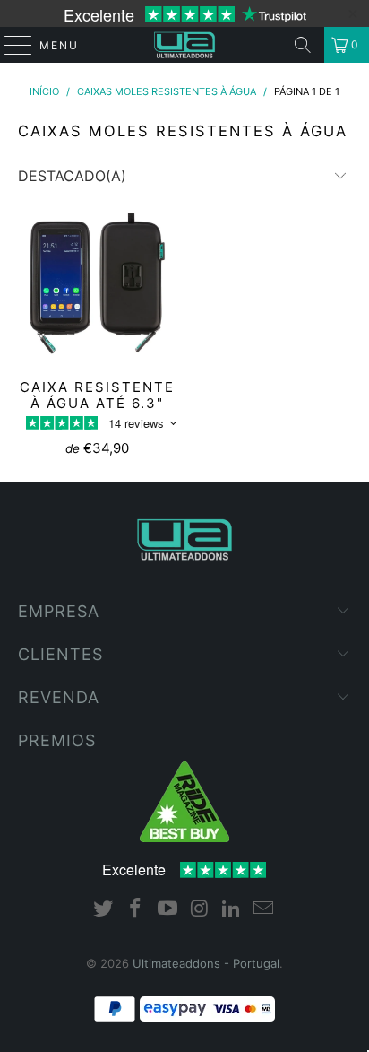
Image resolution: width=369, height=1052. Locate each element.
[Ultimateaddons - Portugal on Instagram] (199, 909)
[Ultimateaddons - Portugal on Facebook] (136, 909)
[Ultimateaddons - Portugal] (184, 45)
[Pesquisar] (303, 45)
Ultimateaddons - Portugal (206, 963)
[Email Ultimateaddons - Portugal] (263, 909)
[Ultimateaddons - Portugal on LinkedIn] (232, 909)
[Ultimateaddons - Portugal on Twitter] (103, 909)
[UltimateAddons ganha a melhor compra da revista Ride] (184, 837)
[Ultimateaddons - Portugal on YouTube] (167, 909)
